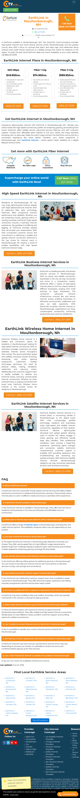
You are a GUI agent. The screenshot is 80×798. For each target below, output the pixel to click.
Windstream (31, 742)
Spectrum (30, 737)
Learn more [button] (14, 795)
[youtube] (15, 743)
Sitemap (75, 757)
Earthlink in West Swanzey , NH (32, 689)
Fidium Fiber (31, 749)
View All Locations (40, 720)
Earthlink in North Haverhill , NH (52, 680)
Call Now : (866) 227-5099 (19, 253)
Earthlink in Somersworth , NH (11, 689)
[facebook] (4, 743)
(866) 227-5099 (39, 32)
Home (74, 733)
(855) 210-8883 (11, 10)
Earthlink (29, 754)
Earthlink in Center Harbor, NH (71, 704)
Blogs (74, 740)
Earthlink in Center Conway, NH (52, 704)
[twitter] (8, 743)
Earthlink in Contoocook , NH (11, 680)
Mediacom (30, 752)
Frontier (29, 747)
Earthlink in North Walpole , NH (72, 680)
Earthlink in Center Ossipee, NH (12, 713)
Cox (27, 744)
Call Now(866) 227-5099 (67, 25)
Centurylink (31, 739)
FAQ (74, 755)
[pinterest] (12, 743)
